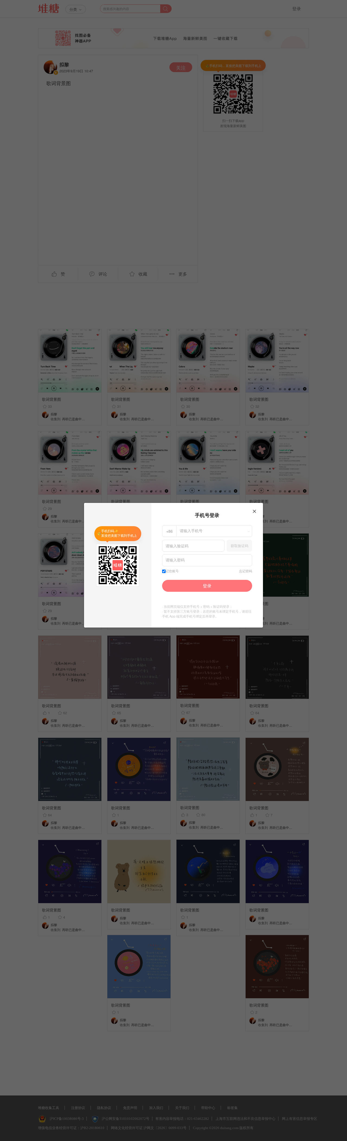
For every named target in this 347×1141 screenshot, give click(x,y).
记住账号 (172, 571)
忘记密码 (245, 571)
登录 (207, 586)
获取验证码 (239, 545)
